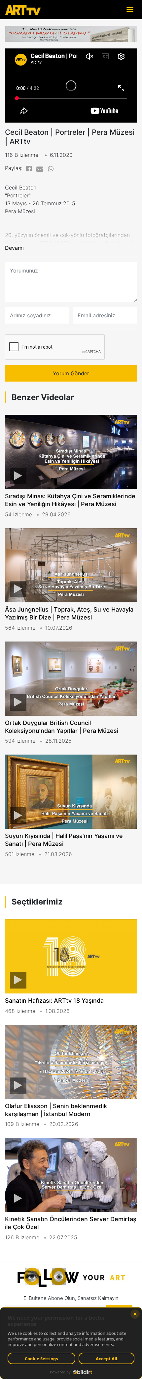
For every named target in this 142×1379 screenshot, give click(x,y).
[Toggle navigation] (130, 9)
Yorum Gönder (71, 373)
